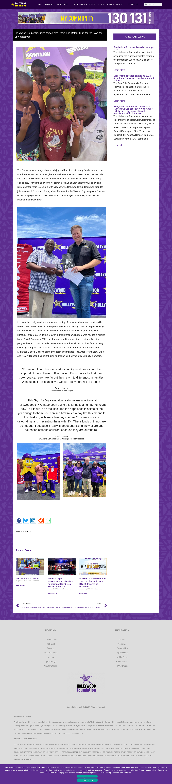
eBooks (119, 4)
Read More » (20, 585)
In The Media (106, 4)
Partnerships (62, 4)
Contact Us (133, 4)
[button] (6, 18)
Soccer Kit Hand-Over (27, 578)
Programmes (79, 4)
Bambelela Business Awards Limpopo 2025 (133, 48)
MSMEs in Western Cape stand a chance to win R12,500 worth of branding (92, 582)
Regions (92, 4)
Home (40, 4)
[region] (86, 18)
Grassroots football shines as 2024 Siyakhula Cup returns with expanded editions (133, 78)
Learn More (119, 70)
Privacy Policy (87, 780)
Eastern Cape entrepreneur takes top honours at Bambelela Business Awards (60, 582)
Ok (87, 776)
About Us (49, 4)
